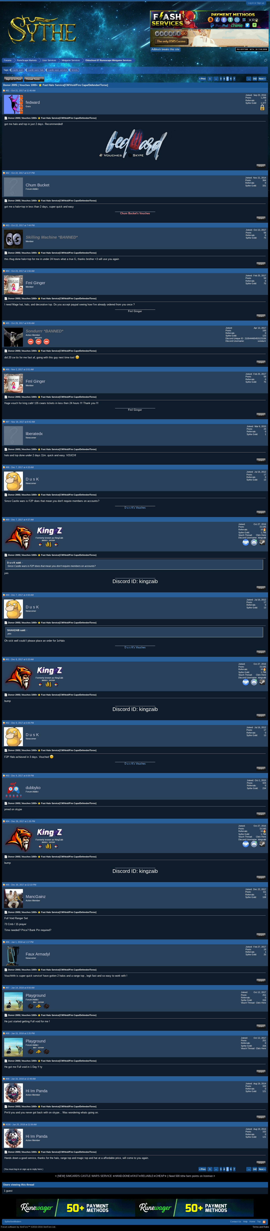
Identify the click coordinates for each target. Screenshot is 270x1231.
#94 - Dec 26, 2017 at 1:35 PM (20, 821)
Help (245, 1221)
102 (264, 1086)
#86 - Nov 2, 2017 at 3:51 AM (20, 369)
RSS (264, 1222)
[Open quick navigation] (265, 60)
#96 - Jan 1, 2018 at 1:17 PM (19, 942)
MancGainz (36, 896)
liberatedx (34, 433)
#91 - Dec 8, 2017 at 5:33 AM (20, 659)
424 (264, 783)
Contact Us (235, 1221)
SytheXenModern (13, 1221)
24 (265, 429)
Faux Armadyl (38, 954)
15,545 (263, 527)
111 (264, 892)
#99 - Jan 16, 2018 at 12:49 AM (21, 1079)
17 (265, 474)
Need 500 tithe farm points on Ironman (191, 1175)
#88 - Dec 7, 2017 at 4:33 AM (20, 467)
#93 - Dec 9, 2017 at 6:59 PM (20, 775)
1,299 (263, 97)
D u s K (32, 479)
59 (265, 278)
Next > (262, 78)
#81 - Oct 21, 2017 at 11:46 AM (20, 90)
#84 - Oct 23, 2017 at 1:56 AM (20, 271)
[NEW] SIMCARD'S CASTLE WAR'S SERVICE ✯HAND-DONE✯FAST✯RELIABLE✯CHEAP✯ (112, 1175)
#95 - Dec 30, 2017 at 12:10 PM (21, 885)
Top (259, 1221)
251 (264, 995)
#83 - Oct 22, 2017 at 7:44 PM (20, 225)
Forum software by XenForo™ (28, 1227)
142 (255, 78)
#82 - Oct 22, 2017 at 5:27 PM (20, 173)
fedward (33, 102)
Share (261, 166)
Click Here (261, 535)
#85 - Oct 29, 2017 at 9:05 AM (20, 323)
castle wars (18, 70)
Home (252, 1221)
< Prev (202, 78)
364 (264, 180)
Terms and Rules (261, 1227)
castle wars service (57, 70)
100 (264, 330)
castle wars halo (36, 70)
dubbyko (33, 787)
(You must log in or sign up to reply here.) (23, 1169)
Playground (35, 995)
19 (265, 949)
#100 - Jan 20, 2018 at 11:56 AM (21, 1124)
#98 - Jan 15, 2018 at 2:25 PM (20, 1033)
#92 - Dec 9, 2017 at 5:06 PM (20, 723)
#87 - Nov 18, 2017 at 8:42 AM (20, 422)
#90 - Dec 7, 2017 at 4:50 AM (20, 595)
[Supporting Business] (246, 544)
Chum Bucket (37, 185)
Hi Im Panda (36, 1091)
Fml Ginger (35, 283)
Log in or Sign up (256, 3)
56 (265, 232)
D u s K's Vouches (135, 507)
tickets (75, 70)
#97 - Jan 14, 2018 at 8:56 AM (20, 987)
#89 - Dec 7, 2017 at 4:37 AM (20, 519)
